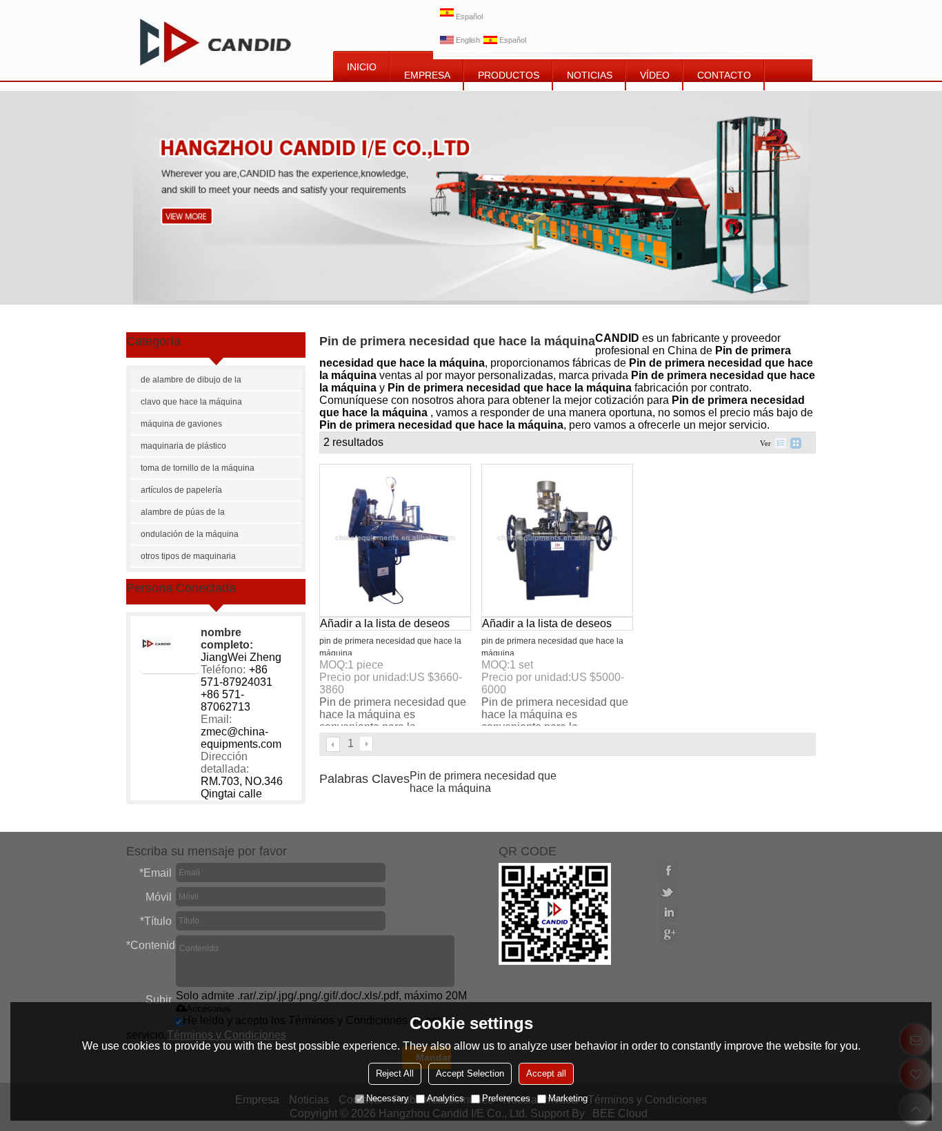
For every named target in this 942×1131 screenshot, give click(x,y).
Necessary (387, 1098)
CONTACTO (724, 75)
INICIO (362, 66)
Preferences (506, 1098)
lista (780, 443)
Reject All (395, 1073)
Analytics (445, 1098)
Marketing (568, 1098)
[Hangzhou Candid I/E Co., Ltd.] (215, 40)
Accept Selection (470, 1073)
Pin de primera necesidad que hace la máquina (483, 782)
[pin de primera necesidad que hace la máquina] (395, 540)
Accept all (546, 1073)
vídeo (655, 75)
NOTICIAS (589, 75)
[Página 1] (333, 744)
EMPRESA (427, 75)
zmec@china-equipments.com (241, 738)
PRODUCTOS (508, 75)
